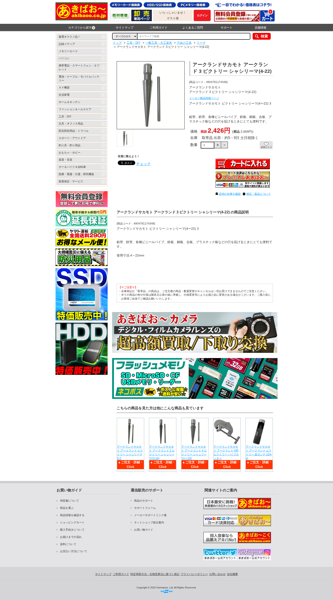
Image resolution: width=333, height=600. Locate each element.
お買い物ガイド (143, 529)
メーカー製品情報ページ (204, 98)
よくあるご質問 (192, 27)
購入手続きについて (72, 529)
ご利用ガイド (158, 27)
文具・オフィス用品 (71, 123)
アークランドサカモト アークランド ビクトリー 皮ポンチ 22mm (259, 452)
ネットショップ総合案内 (149, 522)
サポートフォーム (145, 508)
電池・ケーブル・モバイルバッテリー (79, 78)
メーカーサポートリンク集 (150, 515)
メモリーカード (68, 51)
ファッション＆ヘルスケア (75, 109)
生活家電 (64, 94)
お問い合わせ (217, 574)
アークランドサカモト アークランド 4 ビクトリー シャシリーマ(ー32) (194, 452)
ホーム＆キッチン (69, 102)
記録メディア (67, 44)
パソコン (64, 58)
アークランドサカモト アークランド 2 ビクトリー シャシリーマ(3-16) (162, 452)
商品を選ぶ (67, 508)
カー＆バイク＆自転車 (72, 166)
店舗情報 (260, 27)
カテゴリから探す (80, 27)
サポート (226, 27)
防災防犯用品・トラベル (74, 130)
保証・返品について (258, 193)
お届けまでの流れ (71, 537)
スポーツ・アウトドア (72, 138)
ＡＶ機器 (64, 87)
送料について (68, 544)
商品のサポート (143, 500)
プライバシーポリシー (194, 574)
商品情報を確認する (72, 515)
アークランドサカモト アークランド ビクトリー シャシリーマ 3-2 (130, 452)
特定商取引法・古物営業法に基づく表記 (154, 574)
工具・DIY (65, 116)
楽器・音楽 (65, 159)
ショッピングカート (72, 522)
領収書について (69, 500)
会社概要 (232, 574)
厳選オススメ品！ (69, 36)
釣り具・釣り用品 (69, 145)
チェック (143, 164)
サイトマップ (124, 27)
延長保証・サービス (71, 181)
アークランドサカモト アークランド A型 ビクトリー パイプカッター (226, 452)
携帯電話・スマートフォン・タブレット (79, 67)
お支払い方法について (73, 551)
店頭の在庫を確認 (230, 193)
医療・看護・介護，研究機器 (76, 174)
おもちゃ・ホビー (69, 152)
